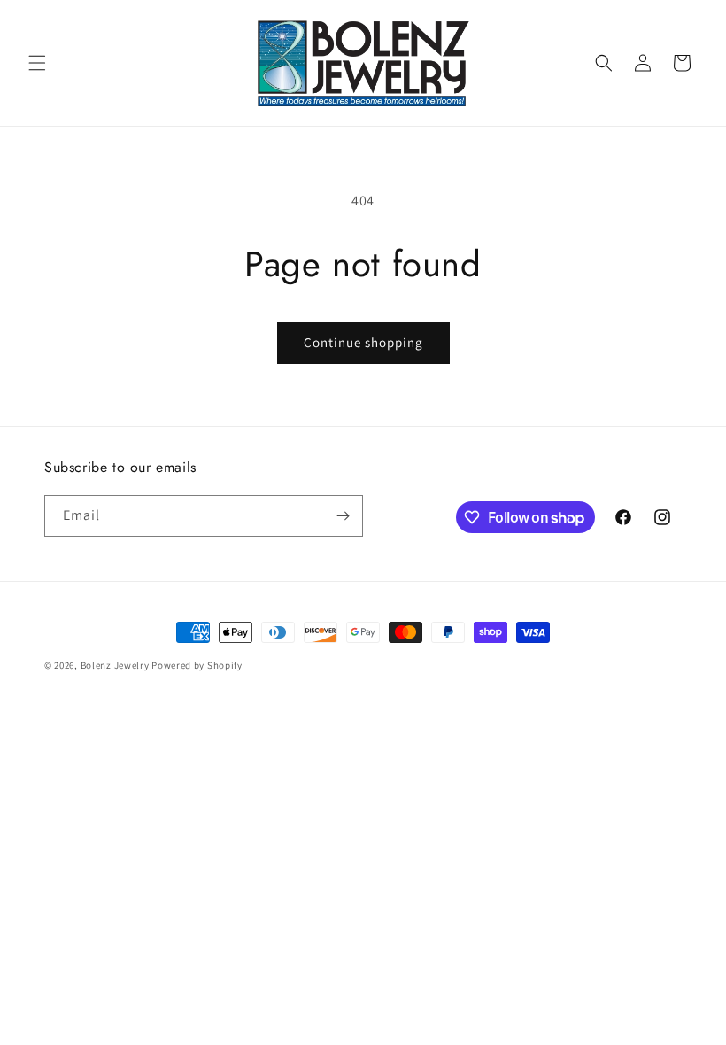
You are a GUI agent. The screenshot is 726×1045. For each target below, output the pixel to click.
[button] (37, 62)
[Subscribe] (342, 516)
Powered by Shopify (197, 665)
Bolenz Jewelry (115, 665)
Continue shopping (363, 342)
